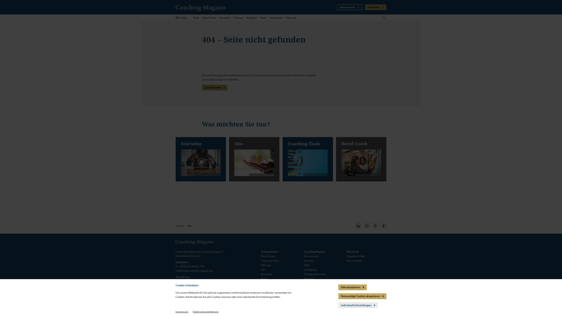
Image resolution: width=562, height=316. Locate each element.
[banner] (281, 158)
